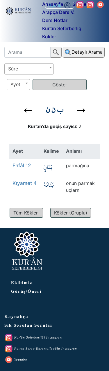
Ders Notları (55, 20)
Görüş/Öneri (26, 291)
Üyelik (55, 5)
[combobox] (29, 68)
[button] (28, 110)
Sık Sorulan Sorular (28, 325)
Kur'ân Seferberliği (62, 28)
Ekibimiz (22, 282)
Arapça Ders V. (58, 12)
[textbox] (29, 69)
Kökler (49, 36)
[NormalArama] (56, 52)
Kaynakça (16, 316)
